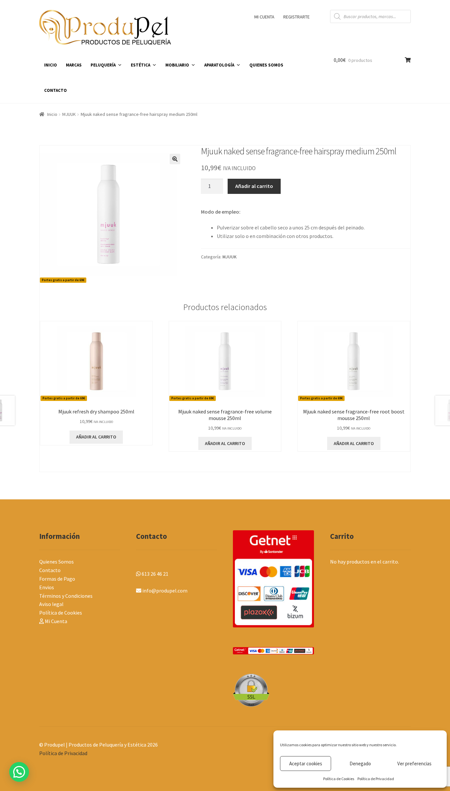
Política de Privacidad (375, 778)
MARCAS (74, 65)
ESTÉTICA (140, 65)
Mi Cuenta (55, 621)
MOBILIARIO (177, 65)
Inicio (52, 114)
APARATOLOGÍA (219, 65)
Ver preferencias (414, 763)
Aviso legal (51, 604)
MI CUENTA (264, 17)
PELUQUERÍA (103, 65)
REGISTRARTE (296, 17)
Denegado (360, 763)
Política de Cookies (338, 778)
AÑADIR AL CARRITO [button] (96, 437)
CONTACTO (55, 90)
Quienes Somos (56, 561)
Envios (46, 587)
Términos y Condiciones (66, 596)
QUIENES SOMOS (266, 65)
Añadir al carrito (254, 186)
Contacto (50, 570)
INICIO (50, 65)
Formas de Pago (57, 578)
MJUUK (69, 114)
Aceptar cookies (305, 763)
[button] (175, 159)
